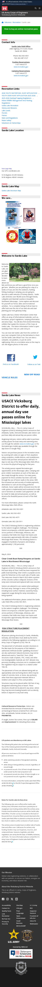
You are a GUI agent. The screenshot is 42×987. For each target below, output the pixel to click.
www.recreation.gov (21, 67)
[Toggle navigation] (38, 8)
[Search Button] (35, 8)
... (38, 93)
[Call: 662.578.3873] (13, 786)
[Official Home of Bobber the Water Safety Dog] (12, 236)
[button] (19, 4)
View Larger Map (7, 168)
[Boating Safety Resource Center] (29, 215)
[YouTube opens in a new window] (16, 899)
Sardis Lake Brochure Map (11, 191)
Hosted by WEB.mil (20, 947)
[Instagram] (7, 899)
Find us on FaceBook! (11, 364)
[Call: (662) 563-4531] (12, 842)
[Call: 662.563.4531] (13, 783)
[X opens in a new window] (12, 899)
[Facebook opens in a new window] (3, 899)
